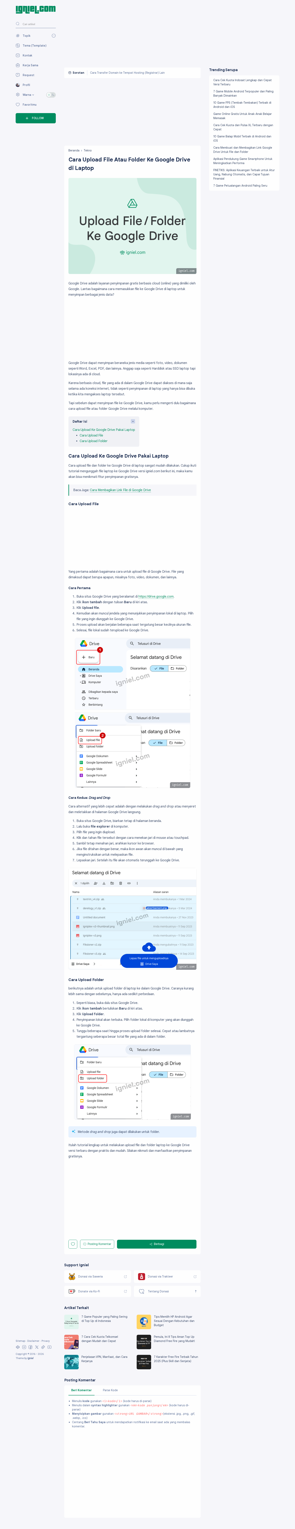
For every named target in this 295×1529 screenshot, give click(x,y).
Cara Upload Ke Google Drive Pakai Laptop (104, 430)
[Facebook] (30, 1348)
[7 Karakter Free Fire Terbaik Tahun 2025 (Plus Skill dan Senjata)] (144, 1368)
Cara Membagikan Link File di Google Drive (120, 490)
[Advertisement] (171, 34)
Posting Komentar (99, 1244)
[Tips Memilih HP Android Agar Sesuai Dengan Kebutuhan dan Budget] (144, 1328)
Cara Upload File (91, 435)
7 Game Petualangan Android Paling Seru (240, 185)
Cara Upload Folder (94, 441)
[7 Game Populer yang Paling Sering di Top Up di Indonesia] (71, 1328)
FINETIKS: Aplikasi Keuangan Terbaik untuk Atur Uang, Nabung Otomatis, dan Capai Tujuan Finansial (244, 174)
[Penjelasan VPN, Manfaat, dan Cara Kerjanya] (71, 1368)
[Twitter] (37, 1348)
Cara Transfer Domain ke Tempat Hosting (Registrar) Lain (127, 73)
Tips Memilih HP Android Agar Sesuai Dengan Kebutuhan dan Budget (174, 1321)
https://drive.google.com (156, 597)
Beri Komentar (81, 1390)
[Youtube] (49, 1348)
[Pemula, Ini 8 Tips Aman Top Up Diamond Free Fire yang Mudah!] (144, 1348)
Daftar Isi (80, 422)
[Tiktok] (43, 1348)
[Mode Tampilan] (51, 94)
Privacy (46, 1340)
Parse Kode (110, 1390)
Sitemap (20, 1340)
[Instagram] (24, 1348)
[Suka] (72, 1244)
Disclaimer (33, 1340)
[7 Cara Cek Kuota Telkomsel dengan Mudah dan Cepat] (71, 1348)
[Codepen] (18, 1348)
